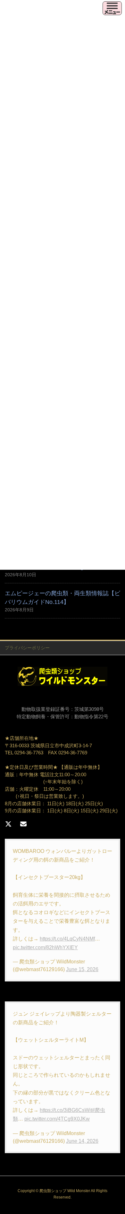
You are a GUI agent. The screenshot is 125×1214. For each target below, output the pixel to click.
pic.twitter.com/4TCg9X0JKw (57, 1119)
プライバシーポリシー (27, 647)
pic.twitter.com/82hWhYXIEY (45, 947)
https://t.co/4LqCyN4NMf (67, 939)
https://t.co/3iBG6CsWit (66, 1110)
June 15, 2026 (82, 969)
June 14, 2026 (82, 1141)
